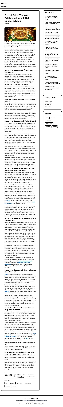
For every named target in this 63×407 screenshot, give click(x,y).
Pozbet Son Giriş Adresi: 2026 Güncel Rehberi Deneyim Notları (52, 37)
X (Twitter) (34, 402)
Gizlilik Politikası (27, 400)
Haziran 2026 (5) (48, 101)
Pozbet (4, 4)
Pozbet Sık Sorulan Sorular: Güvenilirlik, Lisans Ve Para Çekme (51, 18)
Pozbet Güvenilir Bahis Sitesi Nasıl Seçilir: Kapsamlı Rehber (52, 33)
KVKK (22, 400)
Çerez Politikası (33, 400)
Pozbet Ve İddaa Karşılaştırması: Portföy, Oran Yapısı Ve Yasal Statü (52, 24)
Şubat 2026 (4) (48, 106)
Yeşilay (40, 403)
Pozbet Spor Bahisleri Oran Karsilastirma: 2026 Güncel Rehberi (51, 66)
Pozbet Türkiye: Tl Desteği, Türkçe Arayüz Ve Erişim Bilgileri (52, 28)
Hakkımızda (18, 400)
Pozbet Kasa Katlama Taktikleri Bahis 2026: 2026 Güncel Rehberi (52, 72)
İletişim (45, 400)
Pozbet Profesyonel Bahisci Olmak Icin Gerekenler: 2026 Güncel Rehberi (51, 54)
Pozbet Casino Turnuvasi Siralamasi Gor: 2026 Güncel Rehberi (51, 49)
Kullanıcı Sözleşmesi (39, 400)
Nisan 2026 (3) (48, 102)
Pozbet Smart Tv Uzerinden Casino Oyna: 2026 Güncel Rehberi (51, 43)
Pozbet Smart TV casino (10, 336)
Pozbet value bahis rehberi (25, 261)
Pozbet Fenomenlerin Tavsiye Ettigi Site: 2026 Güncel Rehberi (52, 83)
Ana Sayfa (4, 6)
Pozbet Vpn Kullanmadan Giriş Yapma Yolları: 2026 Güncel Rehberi (52, 60)
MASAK (8, 200)
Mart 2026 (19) (48, 104)
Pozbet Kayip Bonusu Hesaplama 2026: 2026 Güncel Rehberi (52, 78)
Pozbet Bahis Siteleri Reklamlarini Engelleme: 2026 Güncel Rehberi (52, 88)
